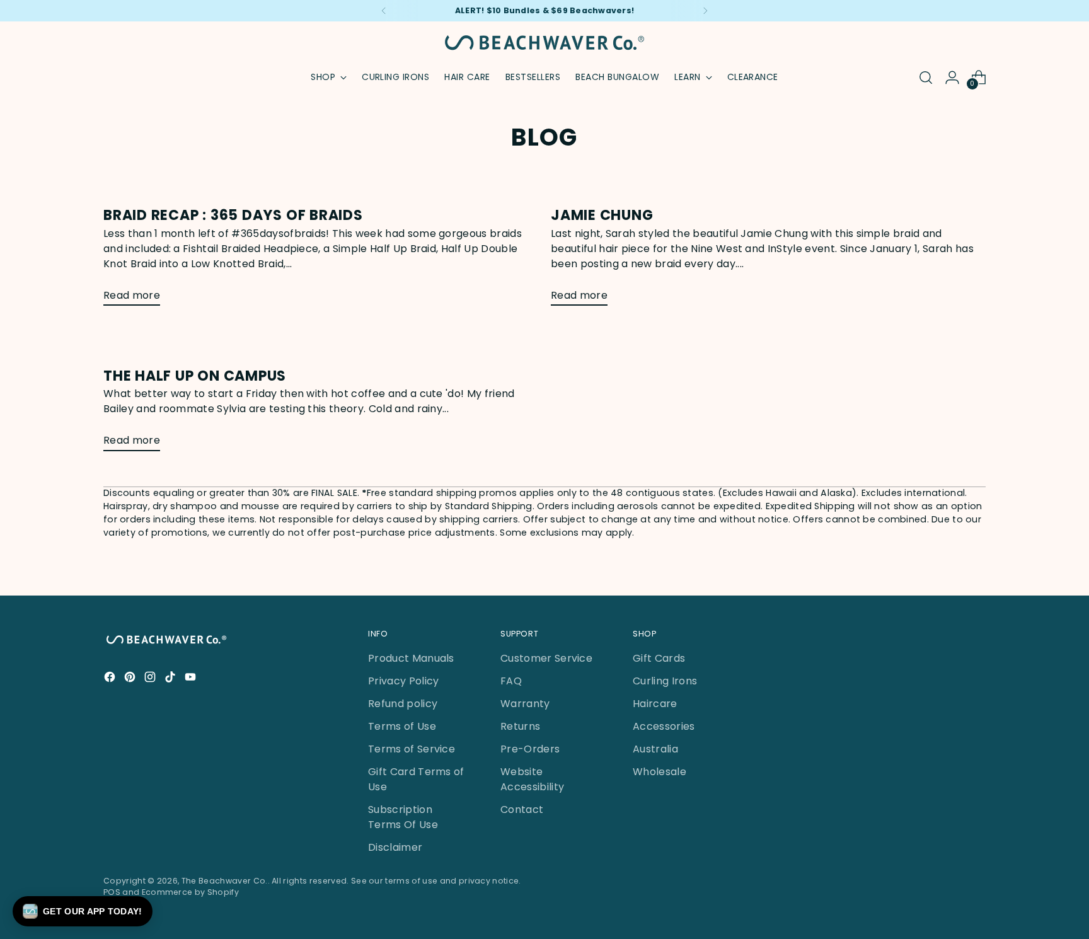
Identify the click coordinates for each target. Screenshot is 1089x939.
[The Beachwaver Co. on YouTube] (191, 679)
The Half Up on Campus (194, 376)
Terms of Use (402, 726)
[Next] (705, 10)
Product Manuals (411, 658)
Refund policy (402, 703)
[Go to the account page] (952, 77)
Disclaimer (395, 847)
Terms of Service (411, 749)
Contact (521, 809)
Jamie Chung (602, 215)
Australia (655, 749)
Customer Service (546, 658)
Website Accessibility (532, 779)
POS (111, 892)
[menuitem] (395, 77)
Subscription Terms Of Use (403, 817)
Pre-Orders (530, 749)
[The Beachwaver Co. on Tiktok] (171, 679)
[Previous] (384, 10)
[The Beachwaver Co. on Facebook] (110, 679)
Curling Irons (665, 681)
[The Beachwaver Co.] (544, 42)
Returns (520, 726)
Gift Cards (659, 658)
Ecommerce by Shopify (190, 892)
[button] (83, 911)
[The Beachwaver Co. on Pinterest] (131, 679)
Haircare (655, 703)
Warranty (525, 703)
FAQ (511, 681)
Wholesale (659, 771)
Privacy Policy (403, 681)
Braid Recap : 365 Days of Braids (233, 215)
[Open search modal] (925, 77)
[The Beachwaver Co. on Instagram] (151, 679)
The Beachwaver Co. (225, 880)
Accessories (664, 726)
